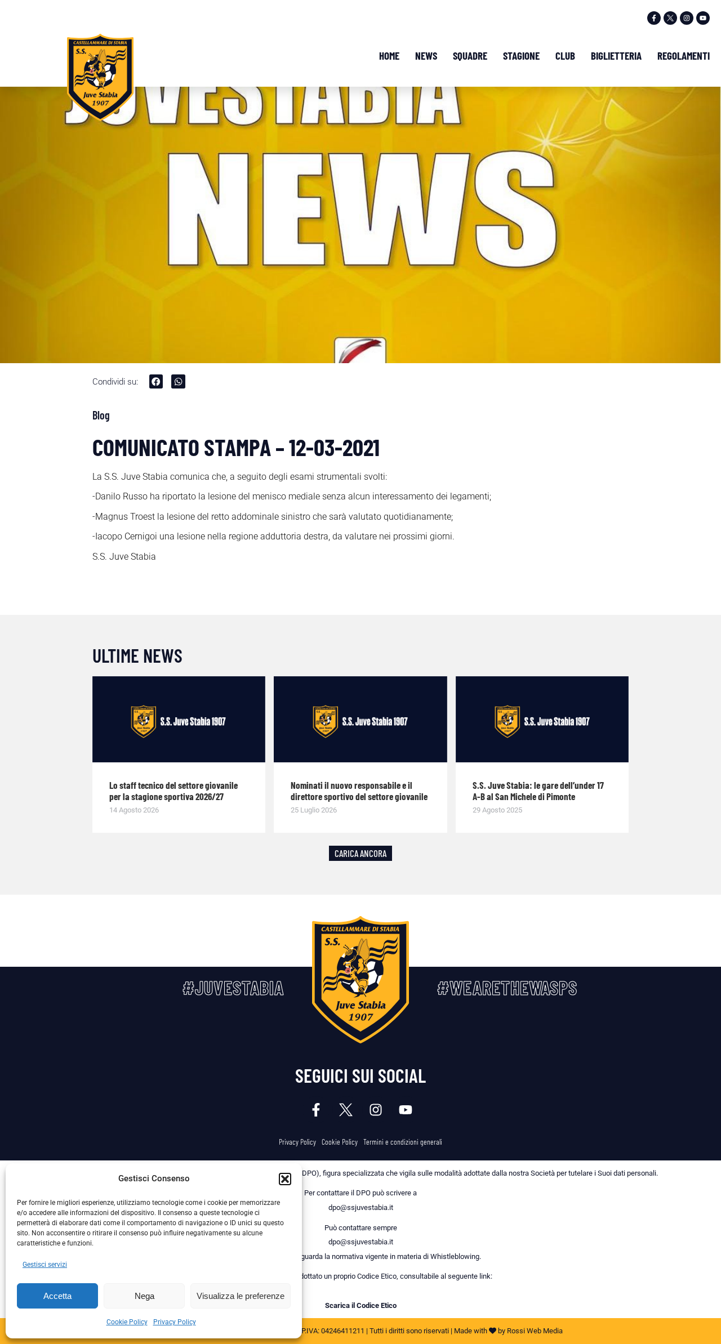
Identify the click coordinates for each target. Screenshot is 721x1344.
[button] (285, 1179)
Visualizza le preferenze (240, 1296)
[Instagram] (686, 18)
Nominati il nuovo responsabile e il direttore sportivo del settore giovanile (359, 790)
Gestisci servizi (45, 1265)
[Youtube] (703, 18)
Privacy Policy (174, 1322)
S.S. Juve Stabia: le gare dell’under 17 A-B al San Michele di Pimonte (538, 790)
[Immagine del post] (179, 719)
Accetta (57, 1296)
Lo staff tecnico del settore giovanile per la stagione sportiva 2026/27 (173, 790)
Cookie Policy (127, 1322)
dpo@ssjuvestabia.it (360, 1207)
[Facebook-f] (654, 18)
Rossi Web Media (535, 1331)
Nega (144, 1296)
